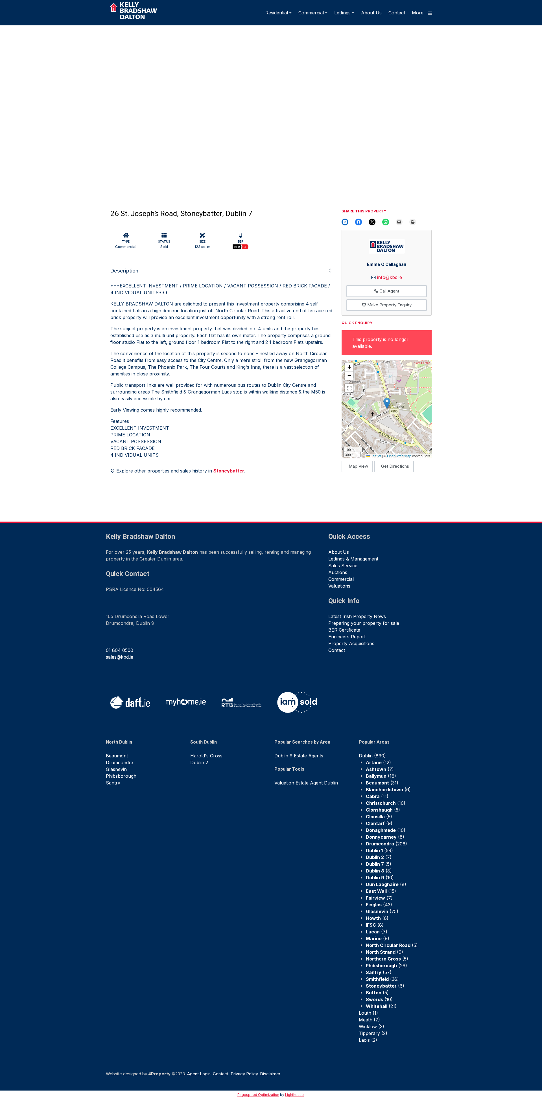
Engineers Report (347, 636)
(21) (381, 1006)
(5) (383, 810)
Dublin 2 (199, 762)
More (418, 13)
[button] (386, 403)
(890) (372, 756)
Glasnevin (116, 769)
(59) (379, 850)
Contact (396, 13)
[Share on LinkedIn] (345, 222)
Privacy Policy (244, 1073)
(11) (377, 796)
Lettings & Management (353, 559)
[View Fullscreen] (349, 388)
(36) (382, 979)
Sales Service (342, 565)
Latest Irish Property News (357, 616)
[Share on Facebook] (358, 222)
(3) (371, 1026)
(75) (382, 911)
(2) (373, 1033)
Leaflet (375, 455)
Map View (358, 466)
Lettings (342, 13)
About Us (371, 13)
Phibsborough (121, 776)
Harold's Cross (206, 756)
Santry (113, 783)
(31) (382, 783)
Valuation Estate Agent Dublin (306, 783)
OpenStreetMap (399, 455)
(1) (368, 1013)
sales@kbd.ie (119, 657)
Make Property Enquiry (389, 304)
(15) (381, 891)
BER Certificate (344, 630)
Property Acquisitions (351, 643)
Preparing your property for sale (363, 623)
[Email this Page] (372, 222)
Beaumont (117, 756)
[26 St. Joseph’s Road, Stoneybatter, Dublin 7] (135, 111)
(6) (388, 789)
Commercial (311, 13)
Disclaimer (270, 1073)
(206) (386, 844)
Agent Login (199, 1073)
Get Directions (395, 466)
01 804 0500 (119, 650)
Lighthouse (294, 1095)
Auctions (337, 572)
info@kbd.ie (389, 277)
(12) (378, 762)
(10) (385, 803)
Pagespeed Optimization (258, 1095)
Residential (276, 13)
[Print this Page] (412, 222)
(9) (379, 823)
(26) (386, 965)
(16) (381, 776)
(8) (385, 837)
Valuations (339, 586)
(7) (380, 769)
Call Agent (388, 291)
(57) (379, 972)
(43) (379, 904)
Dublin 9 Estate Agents (298, 756)
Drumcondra (119, 762)
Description (124, 271)
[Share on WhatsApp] (385, 222)
